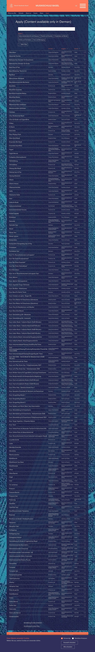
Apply (47, 13)
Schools (21, 13)
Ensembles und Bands (61, 36)
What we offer (12, 13)
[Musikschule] (47, 6)
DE (76, 6)
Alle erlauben (67, 647)
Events (35, 13)
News (41, 13)
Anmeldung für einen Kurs (32, 626)
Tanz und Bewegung (39, 40)
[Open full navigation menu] (83, 6)
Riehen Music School (67, 634)
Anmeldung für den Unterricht (33, 623)
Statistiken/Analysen (81, 638)
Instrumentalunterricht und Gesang (29, 36)
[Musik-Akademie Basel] (22, 6)
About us (28, 13)
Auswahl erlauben (69, 642)
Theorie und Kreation (47, 36)
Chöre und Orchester (25, 40)
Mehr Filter (24, 44)
